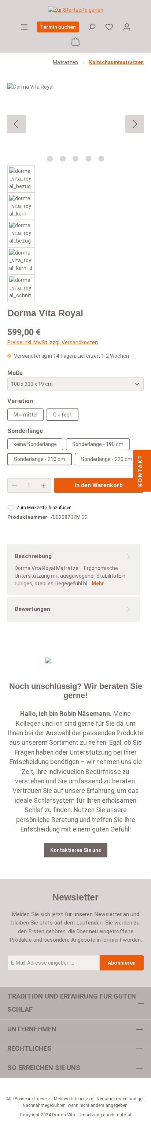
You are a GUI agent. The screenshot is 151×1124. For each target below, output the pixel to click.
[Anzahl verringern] (14, 485)
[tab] (73, 569)
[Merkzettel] (109, 27)
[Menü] (24, 27)
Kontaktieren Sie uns (75, 850)
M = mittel (25, 415)
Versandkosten (112, 1098)
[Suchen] (91, 27)
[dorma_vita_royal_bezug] (75, 124)
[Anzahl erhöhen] (44, 485)
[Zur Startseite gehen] (75, 10)
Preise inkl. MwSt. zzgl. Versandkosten (52, 342)
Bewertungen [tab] (32, 609)
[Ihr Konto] (127, 27)
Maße (15, 372)
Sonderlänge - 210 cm (39, 459)
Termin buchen (58, 27)
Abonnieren (122, 963)
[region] (75, 192)
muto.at (123, 1114)
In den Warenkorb (99, 485)
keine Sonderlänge (35, 444)
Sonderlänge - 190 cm (98, 444)
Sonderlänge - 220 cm (106, 459)
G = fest (62, 415)
